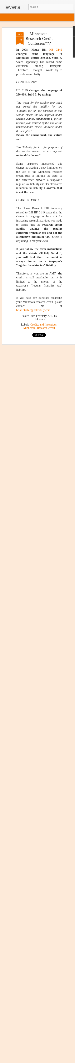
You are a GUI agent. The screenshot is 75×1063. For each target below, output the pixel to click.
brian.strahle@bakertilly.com (33, 310)
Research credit (46, 327)
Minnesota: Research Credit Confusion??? (39, 38)
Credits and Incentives (43, 324)
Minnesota (29, 327)
